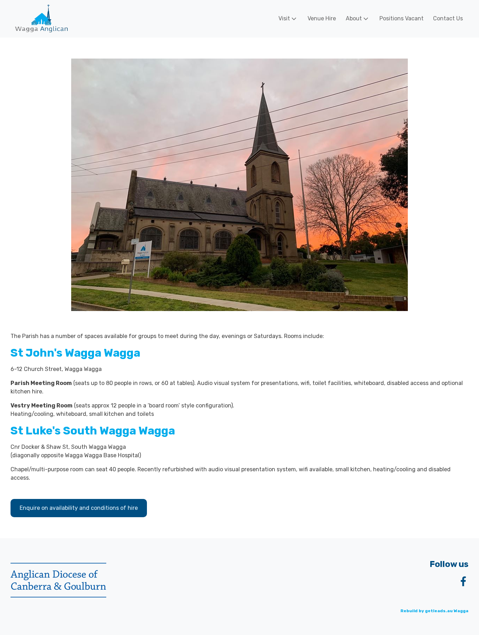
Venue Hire (322, 18)
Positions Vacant (401, 18)
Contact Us (448, 18)
